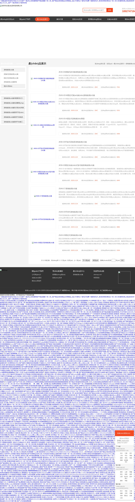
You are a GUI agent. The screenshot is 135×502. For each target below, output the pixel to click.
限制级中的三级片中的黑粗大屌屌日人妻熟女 (116, 308)
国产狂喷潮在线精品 (77, 437)
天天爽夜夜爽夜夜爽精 (12, 429)
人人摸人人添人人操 (40, 448)
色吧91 (55, 499)
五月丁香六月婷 (116, 306)
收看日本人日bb (42, 359)
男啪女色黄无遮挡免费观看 (117, 336)
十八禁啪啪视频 (20, 310)
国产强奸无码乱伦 (58, 495)
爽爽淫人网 (96, 420)
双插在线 (24, 454)
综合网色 (119, 321)
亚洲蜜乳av (68, 404)
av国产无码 (27, 355)
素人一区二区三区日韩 (28, 444)
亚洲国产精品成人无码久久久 (12, 338)
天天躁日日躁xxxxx (57, 472)
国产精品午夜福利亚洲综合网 (78, 382)
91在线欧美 (9, 336)
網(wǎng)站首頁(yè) (7, 19)
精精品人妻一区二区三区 (73, 478)
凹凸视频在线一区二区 (43, 425)
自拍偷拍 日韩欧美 (27, 306)
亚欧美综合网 (111, 304)
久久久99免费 (31, 408)
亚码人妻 (31, 484)
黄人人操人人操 (15, 463)
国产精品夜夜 (121, 420)
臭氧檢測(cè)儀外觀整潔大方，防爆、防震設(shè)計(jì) (14, 98)
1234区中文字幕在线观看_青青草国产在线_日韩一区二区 (64, 442)
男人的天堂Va (21, 465)
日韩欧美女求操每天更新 (125, 418)
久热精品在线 (97, 495)
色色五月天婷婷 (99, 372)
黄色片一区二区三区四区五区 (98, 486)
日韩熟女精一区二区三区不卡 (98, 365)
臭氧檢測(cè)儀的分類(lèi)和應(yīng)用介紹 (14, 107)
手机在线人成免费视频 (29, 421)
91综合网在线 (46, 427)
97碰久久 (3, 457)
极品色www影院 (114, 395)
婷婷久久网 (94, 380)
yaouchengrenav (46, 495)
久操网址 (56, 418)
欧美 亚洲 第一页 (68, 393)
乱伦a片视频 (117, 378)
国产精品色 (14, 370)
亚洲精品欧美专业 (119, 410)
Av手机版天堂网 (65, 306)
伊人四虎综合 (80, 340)
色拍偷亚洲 (86, 346)
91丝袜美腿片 (50, 378)
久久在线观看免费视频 (86, 491)
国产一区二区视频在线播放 (78, 465)
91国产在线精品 (89, 442)
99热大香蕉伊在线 (57, 329)
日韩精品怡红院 (10, 342)
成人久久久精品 (30, 344)
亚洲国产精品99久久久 (34, 493)
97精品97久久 (90, 416)
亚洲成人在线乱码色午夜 (16, 325)
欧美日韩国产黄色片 (81, 393)
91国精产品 (53, 431)
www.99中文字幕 (28, 393)
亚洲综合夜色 (103, 482)
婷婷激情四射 (47, 499)
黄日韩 (51, 389)
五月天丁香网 (82, 327)
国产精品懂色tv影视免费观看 (48, 387)
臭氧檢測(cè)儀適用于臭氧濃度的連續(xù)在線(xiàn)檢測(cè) (14, 117)
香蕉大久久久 (129, 376)
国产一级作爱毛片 (80, 319)
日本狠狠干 (17, 421)
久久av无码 (28, 431)
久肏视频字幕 (92, 304)
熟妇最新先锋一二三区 (34, 459)
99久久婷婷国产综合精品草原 (116, 340)
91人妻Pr (9, 308)
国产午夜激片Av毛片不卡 (40, 431)
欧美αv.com (8, 484)
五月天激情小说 (5, 321)
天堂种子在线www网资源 (89, 408)
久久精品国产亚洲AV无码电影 (33, 480)
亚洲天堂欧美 (30, 304)
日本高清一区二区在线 (20, 317)
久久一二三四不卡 (83, 399)
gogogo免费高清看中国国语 (48, 450)
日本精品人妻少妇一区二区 (20, 323)
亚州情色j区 (89, 452)
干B (56, 348)
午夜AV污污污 (55, 482)
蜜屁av (67, 380)
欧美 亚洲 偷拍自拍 (8, 365)
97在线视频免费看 (53, 412)
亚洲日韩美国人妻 (74, 484)
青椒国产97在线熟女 (24, 410)
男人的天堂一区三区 (25, 368)
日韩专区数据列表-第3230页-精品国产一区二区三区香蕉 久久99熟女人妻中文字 (43, 333)
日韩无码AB (61, 397)
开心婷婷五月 (55, 433)
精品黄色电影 (17, 491)
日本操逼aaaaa (28, 478)
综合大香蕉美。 (52, 448)
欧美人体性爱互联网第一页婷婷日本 (53, 312)
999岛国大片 (65, 482)
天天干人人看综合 (61, 361)
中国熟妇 (33, 401)
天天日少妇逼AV (50, 338)
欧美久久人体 (41, 334)
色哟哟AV (61, 450)
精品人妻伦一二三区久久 (94, 414)
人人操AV (25, 361)
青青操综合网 (49, 474)
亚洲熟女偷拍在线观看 (20, 471)
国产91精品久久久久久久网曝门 (83, 359)
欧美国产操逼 (8, 446)
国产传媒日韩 (105, 488)
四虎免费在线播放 (117, 402)
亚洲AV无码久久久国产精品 (37, 402)
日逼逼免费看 (51, 340)
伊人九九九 (110, 457)
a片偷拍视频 (75, 476)
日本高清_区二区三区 (121, 382)
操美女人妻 (24, 455)
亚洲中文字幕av (76, 472)
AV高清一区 (17, 361)
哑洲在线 (52, 399)
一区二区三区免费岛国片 (98, 363)
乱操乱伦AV (113, 420)
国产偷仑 (113, 491)
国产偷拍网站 (50, 408)
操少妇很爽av (39, 302)
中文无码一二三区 (99, 361)
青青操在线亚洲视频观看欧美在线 (91, 455)
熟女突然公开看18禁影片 (97, 357)
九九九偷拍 (100, 389)
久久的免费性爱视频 (103, 333)
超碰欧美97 (3, 363)
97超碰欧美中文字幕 (73, 408)
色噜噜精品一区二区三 (16, 495)
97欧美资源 (124, 346)
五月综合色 (122, 385)
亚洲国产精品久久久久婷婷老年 (115, 429)
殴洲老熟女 (122, 412)
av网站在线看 (39, 393)
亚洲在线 (89, 334)
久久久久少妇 (22, 353)
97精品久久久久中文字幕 (86, 418)
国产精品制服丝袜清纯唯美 (110, 312)
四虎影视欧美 (96, 312)
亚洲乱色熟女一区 (48, 465)
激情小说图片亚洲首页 (97, 346)
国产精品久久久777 (113, 342)
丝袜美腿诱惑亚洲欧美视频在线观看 (102, 344)
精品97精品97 (23, 416)
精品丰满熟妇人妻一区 (44, 380)
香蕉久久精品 (64, 433)
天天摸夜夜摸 (61, 416)
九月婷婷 (34, 376)
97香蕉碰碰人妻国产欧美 (39, 467)
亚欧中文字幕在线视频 (66, 446)
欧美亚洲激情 (128, 391)
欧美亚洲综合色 (43, 314)
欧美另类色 (118, 317)
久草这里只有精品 (64, 406)
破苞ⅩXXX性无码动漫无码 (98, 323)
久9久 (90, 382)
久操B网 (47, 435)
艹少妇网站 (18, 418)
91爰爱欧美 (11, 482)
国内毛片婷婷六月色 (125, 421)
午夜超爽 (15, 385)
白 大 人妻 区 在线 (69, 340)
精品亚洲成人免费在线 (27, 329)
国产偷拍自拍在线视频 (32, 300)
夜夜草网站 (42, 378)
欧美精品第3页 (19, 319)
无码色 (73, 469)
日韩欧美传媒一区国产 (99, 476)
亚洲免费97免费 (42, 444)
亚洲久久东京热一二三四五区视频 (53, 497)
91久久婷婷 (52, 484)
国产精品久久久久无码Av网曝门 (88, 433)
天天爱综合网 (19, 497)
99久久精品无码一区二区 (89, 459)
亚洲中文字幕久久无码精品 (111, 495)
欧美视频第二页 (68, 444)
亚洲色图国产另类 (47, 391)
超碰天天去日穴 (129, 331)
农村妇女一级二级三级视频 (59, 323)
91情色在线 (74, 452)
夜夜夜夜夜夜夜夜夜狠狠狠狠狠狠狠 (12, 359)
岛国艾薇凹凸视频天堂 (83, 435)
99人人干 (98, 418)
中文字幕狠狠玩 (76, 406)
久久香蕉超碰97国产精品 (23, 488)
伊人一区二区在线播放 (101, 469)
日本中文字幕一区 (113, 444)
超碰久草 (51, 300)
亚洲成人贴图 (40, 304)
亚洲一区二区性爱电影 (65, 489)
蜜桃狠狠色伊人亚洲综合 (113, 435)
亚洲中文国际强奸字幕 (9, 410)
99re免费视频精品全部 (45, 421)
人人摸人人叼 (4, 374)
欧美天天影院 (123, 387)
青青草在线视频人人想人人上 (63, 302)
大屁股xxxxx (75, 370)
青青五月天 (103, 310)
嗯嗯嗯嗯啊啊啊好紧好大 (53, 491)
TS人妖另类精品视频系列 (27, 346)
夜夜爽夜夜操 (40, 344)
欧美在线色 (100, 446)
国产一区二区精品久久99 (88, 463)
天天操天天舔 (55, 365)
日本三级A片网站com (22, 425)
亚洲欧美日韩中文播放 (7, 355)
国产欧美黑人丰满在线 (90, 350)
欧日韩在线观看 (65, 476)
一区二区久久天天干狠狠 (41, 478)
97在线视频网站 (85, 380)
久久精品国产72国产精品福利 (60, 469)
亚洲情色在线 (113, 385)
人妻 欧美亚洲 (40, 452)
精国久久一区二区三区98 (73, 471)
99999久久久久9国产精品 (38, 420)
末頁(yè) (95, 260)
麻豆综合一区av (118, 391)
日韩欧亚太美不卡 (84, 385)
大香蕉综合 (123, 351)
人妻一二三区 (130, 410)
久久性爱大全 (37, 368)
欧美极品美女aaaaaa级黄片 (76, 316)
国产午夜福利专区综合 (115, 374)
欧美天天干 (56, 461)
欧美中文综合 (4, 427)
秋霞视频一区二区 (30, 359)
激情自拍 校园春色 (44, 446)
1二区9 (86, 310)
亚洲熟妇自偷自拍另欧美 (33, 325)
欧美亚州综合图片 (111, 480)
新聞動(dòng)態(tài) (94, 19)
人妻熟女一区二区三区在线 (14, 478)
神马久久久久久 (39, 367)
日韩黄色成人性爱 (6, 397)
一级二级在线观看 (17, 391)
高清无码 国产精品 (99, 452)
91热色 (47, 323)
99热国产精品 (69, 467)
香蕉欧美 (47, 469)
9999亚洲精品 (109, 361)
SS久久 (29, 316)
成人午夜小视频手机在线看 (100, 387)
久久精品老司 (65, 368)
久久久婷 (118, 361)
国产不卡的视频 (87, 376)
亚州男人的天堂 (70, 497)
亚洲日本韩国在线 (6, 406)
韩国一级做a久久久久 (77, 461)
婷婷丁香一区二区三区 (83, 312)
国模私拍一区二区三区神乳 (57, 463)
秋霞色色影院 (59, 420)
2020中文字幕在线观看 (60, 421)
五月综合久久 (123, 323)
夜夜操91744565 (105, 401)
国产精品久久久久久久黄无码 (57, 376)
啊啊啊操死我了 (113, 323)
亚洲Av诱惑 (10, 393)
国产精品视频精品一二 (72, 459)
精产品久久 (27, 391)
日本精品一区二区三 (57, 435)
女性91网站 (74, 427)
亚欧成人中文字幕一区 (92, 488)
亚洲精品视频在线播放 (39, 412)
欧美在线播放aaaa (15, 472)
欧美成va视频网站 (114, 476)
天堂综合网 (114, 333)
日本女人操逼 (67, 353)
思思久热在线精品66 (63, 427)
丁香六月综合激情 (94, 465)
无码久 (77, 493)
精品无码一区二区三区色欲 (29, 433)
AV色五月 (8, 395)
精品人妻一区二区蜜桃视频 (20, 420)
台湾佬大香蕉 (86, 454)
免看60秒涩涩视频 (22, 342)
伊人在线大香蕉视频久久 (76, 421)
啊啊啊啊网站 (78, 467)
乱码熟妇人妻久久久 (70, 329)
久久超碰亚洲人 (20, 387)
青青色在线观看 (70, 495)
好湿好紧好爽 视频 (35, 385)
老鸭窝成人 (65, 304)
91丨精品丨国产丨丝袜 (65, 359)
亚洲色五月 (46, 368)
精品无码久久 (33, 378)
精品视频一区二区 (106, 438)
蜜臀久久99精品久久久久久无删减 (46, 406)
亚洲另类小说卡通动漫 (126, 368)
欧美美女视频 (110, 357)
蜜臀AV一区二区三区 (13, 404)
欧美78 (111, 382)
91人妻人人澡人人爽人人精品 (16, 448)
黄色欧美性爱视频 (53, 476)
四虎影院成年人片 (52, 429)
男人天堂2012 (56, 321)
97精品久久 (49, 304)
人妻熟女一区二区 (24, 457)
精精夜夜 (15, 346)
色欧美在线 (73, 433)
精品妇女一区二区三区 (50, 457)
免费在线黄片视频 (8, 425)
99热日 (71, 319)
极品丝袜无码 (55, 368)
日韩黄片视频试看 (121, 384)
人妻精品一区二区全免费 (66, 342)
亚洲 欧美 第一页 (75, 395)
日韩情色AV (19, 355)
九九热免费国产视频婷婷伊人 (59, 310)
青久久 (129, 420)
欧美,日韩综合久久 (100, 444)
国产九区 (95, 331)
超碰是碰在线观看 (35, 497)
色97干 (49, 321)
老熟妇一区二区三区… (47, 361)
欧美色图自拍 (124, 342)
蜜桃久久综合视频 (45, 404)
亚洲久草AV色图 (76, 331)
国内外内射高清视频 (37, 357)
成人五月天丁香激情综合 (49, 327)
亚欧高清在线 (19, 423)
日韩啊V (81, 427)
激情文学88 (55, 446)
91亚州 (72, 357)
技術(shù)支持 (77, 19)
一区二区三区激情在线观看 (30, 440)
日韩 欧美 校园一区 (86, 321)
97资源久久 (20, 431)
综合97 (54, 427)
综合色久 (90, 327)
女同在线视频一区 (110, 440)
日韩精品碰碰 (73, 491)
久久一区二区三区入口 (76, 438)
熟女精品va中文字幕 (31, 423)
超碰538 (59, 363)
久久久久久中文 (48, 319)
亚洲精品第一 (37, 319)
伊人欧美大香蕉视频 (40, 348)
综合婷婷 (60, 340)
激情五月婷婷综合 (51, 372)
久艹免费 (10, 327)
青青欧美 (10, 361)
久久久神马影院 (63, 431)
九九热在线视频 (63, 429)
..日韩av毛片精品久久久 (21, 350)
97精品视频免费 (67, 401)
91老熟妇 (18, 306)
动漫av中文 (79, 497)
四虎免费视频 (124, 365)
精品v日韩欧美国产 (53, 316)
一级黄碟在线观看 (36, 457)
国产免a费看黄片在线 (23, 482)
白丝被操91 (62, 387)
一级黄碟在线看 (43, 399)
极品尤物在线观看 (100, 342)
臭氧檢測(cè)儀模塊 (10, 82)
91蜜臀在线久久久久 (71, 450)
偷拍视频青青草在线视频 (84, 495)
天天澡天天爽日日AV (39, 316)
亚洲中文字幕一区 (114, 486)
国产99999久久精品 (66, 385)
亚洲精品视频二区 (12, 399)
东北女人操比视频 (82, 355)
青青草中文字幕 (48, 306)
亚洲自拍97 (38, 306)
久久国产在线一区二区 (104, 355)
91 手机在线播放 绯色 (113, 346)
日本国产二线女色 (11, 414)
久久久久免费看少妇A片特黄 (30, 389)
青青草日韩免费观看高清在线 (77, 480)
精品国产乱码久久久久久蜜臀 (41, 472)
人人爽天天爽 (91, 374)
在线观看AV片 (35, 327)
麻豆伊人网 (6, 465)
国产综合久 (89, 469)
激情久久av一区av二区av (84, 317)
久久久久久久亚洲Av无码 (108, 433)
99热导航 (83, 493)
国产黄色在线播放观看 (86, 372)
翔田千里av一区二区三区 (111, 455)
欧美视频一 (31, 452)
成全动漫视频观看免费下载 (38, 336)
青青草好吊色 (36, 461)
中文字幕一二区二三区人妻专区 (105, 353)
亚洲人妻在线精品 (91, 367)
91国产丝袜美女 (122, 370)
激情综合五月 (114, 302)
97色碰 (12, 334)
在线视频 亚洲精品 (51, 488)
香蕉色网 (13, 465)
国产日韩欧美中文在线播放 (50, 385)
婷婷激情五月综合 (58, 404)
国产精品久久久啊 (67, 308)
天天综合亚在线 (65, 412)
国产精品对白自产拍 (102, 499)
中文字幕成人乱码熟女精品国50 (33, 374)
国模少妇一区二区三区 (34, 438)
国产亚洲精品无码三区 (34, 454)
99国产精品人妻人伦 (98, 435)
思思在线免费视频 (107, 404)
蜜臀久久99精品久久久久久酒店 (32, 499)
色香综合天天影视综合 (65, 488)
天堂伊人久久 (32, 317)
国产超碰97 (52, 395)
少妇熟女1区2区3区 (78, 353)
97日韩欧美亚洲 (102, 450)
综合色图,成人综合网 (69, 363)
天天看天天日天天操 (74, 361)
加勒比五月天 (12, 302)
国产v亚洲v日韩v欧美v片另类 (85, 425)
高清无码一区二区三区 (55, 444)
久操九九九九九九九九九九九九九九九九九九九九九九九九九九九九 (77, 474)
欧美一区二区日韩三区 (45, 317)
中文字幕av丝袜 (120, 357)
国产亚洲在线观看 (113, 380)
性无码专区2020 (62, 486)
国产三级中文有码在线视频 (9, 489)
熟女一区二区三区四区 (12, 455)
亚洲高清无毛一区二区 (61, 334)
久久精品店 (104, 420)
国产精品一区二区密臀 (9, 316)
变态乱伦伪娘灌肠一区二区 (124, 399)
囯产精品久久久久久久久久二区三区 (21, 427)
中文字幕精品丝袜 (94, 410)
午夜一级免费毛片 (35, 342)
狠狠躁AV (63, 316)
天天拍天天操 (15, 401)
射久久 (106, 385)
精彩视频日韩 (30, 302)
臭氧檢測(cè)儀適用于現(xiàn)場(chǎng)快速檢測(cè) (14, 112)
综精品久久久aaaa (108, 384)
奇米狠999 (96, 314)
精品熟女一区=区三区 (83, 387)
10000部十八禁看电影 (65, 372)
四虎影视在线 (9, 348)
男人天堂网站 (89, 342)
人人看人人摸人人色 (101, 319)
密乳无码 (51, 348)
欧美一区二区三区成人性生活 (67, 327)
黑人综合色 (28, 319)
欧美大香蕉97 (36, 410)
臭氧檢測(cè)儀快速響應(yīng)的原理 (14, 103)
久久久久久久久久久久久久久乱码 (34, 338)
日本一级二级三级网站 (102, 306)
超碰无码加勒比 (93, 482)
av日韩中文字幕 (74, 455)
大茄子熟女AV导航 (89, 489)
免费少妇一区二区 (73, 463)
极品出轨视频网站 (82, 300)
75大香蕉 (32, 350)
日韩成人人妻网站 (42, 395)
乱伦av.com (50, 420)
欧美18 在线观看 (29, 406)
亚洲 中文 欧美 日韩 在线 (22, 450)
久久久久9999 (60, 459)
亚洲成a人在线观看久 (62, 465)
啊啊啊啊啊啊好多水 (34, 471)
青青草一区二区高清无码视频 (52, 353)
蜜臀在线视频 (47, 493)
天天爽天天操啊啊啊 (28, 437)
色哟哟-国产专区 (60, 408)
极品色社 (54, 489)
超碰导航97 (59, 454)
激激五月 (67, 472)
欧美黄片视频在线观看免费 (67, 457)
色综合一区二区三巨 (74, 376)
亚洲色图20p (83, 482)
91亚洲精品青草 (113, 450)
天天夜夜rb (17, 499)
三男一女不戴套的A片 (42, 414)
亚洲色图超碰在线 (86, 370)
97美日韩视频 (24, 384)
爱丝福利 (41, 370)
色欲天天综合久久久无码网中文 (36, 340)
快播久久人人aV (102, 374)
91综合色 (82, 325)
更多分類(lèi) (8, 86)
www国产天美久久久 (18, 344)
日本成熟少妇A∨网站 (68, 317)
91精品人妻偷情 (77, 306)
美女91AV (50, 334)
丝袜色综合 (77, 423)
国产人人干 (112, 319)
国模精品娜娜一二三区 (112, 446)
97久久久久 (102, 380)
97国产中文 (98, 316)
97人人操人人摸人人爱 (59, 480)
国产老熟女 (100, 325)
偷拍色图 (106, 491)
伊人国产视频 (90, 338)
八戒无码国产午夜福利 (49, 410)
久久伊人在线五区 (86, 476)
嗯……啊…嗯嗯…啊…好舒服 (38, 384)
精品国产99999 (23, 385)
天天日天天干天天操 (107, 461)
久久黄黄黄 (69, 423)
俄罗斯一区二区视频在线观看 (66, 355)
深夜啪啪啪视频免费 (10, 380)
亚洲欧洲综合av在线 (83, 457)
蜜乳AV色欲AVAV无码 (36, 416)
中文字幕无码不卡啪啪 (106, 331)
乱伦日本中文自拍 (61, 440)
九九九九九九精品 (8, 387)
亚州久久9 (41, 491)
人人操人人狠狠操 (103, 395)
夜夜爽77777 (52, 467)
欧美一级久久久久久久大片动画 (85, 446)
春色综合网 (114, 393)
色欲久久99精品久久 (19, 442)
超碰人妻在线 (28, 348)
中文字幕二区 (30, 395)
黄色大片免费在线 (118, 416)
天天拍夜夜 (36, 312)
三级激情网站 (25, 429)
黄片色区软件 (18, 412)
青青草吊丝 (93, 484)
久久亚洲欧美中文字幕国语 (30, 404)
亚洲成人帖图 (40, 474)
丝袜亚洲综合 (19, 348)
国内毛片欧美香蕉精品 (54, 331)
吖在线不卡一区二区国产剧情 (104, 442)
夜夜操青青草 (128, 402)
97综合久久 (17, 314)
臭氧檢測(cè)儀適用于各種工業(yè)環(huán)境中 (14, 122)
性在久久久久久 (64, 452)
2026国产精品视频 (32, 308)
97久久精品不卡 (51, 325)
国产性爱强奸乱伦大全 (20, 336)
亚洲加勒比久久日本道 (61, 455)
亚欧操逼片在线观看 (20, 484)
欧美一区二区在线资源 (61, 391)
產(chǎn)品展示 (42, 19)
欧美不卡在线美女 (44, 351)
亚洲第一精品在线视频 (41, 310)
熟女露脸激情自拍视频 (103, 338)
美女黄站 (53, 478)
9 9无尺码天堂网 (116, 401)
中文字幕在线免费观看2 (78, 448)
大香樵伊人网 (89, 316)
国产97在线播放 (38, 469)
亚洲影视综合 (49, 367)
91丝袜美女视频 (21, 334)
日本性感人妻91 (120, 427)
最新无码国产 (39, 372)
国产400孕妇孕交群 (64, 348)
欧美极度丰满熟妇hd (106, 378)
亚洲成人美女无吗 (97, 385)
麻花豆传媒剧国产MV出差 (92, 467)
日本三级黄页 (127, 374)
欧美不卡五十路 (49, 370)
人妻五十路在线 (7, 350)
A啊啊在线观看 (55, 414)
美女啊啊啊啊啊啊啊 (79, 378)
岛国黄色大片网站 (73, 416)
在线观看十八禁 (105, 493)
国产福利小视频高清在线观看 (28, 363)
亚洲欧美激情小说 (129, 317)
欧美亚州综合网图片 (125, 393)
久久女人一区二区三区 (76, 391)
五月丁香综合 (56, 401)
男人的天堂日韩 (66, 402)
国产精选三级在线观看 (53, 344)
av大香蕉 (53, 355)
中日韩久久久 (22, 316)
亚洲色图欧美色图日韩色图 (45, 350)
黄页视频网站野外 (31, 331)
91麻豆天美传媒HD (16, 374)
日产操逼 (32, 425)
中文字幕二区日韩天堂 (61, 389)
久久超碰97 (9, 382)
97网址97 (17, 327)
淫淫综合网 (44, 389)
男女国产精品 (74, 482)
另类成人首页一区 (123, 353)
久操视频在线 (22, 380)
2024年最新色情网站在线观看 (20, 467)
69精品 (25, 418)
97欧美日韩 (85, 471)
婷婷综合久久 (61, 325)
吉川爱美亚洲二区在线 (62, 350)
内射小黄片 (29, 310)
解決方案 (60, 19)
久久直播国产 (22, 493)
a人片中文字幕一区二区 (24, 469)
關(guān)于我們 (25, 19)
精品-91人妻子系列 (84, 329)
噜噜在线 (61, 471)
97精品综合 (92, 355)
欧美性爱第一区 (41, 437)
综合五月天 (60, 478)
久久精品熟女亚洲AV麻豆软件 (71, 344)
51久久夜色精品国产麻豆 (91, 472)
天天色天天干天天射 (46, 455)
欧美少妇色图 (113, 387)
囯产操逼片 (85, 344)
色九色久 (11, 306)
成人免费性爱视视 (55, 384)
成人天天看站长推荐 (93, 448)
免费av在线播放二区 (87, 351)
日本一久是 (19, 372)
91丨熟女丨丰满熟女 (106, 300)
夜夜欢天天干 (9, 319)
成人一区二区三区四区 (92, 438)
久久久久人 (99, 497)
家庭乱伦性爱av (127, 397)
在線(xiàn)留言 (112, 19)
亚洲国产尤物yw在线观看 (96, 480)
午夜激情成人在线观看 (62, 370)
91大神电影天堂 (94, 300)
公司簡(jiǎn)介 (36, 274)
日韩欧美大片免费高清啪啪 (35, 382)
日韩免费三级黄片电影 (108, 431)
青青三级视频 (36, 391)
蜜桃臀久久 (27, 412)
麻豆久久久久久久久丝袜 (20, 378)
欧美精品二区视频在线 (115, 310)
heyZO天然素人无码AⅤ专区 (22, 376)
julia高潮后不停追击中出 (49, 342)
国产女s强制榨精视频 (115, 334)
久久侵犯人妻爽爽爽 (10, 353)
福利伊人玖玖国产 (32, 387)
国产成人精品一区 (76, 368)
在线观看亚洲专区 (111, 325)
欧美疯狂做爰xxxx (77, 348)
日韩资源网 (47, 480)
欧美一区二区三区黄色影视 (78, 304)
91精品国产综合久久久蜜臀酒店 (89, 404)
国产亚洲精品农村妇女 (98, 340)
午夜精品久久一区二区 (98, 457)
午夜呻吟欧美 (40, 408)
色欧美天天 (35, 450)
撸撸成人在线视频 (82, 429)
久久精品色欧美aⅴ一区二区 (110, 467)
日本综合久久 (89, 437)
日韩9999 (46, 355)
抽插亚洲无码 (83, 365)
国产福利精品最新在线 (61, 357)
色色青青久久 (20, 340)
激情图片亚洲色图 (51, 397)
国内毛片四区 (84, 484)
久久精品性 (22, 452)
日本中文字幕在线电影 (101, 359)
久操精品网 (110, 348)
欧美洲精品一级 (65, 437)
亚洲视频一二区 (80, 338)
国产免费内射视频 (27, 367)
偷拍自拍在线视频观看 (118, 408)
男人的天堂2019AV (49, 459)
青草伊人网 (86, 368)
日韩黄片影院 (15, 454)
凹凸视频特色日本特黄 (88, 395)
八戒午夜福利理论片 (41, 463)
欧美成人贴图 (128, 300)
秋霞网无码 (44, 300)
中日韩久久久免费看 (19, 395)
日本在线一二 (6, 385)
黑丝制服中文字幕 (93, 378)
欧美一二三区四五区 (107, 474)
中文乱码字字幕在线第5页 (60, 438)
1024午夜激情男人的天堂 (8, 333)
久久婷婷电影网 (80, 367)
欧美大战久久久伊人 (102, 489)
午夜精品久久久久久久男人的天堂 (118, 423)
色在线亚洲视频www (81, 444)
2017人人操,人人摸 (100, 321)
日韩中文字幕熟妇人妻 (100, 317)
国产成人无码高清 (113, 351)
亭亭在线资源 (79, 342)
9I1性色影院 (98, 491)
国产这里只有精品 (64, 448)
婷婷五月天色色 (70, 312)
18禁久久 (106, 497)
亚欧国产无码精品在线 (20, 446)
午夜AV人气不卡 (44, 433)
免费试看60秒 (118, 300)
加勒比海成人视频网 (81, 357)
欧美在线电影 (52, 359)
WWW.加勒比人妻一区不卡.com (100, 402)
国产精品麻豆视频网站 (29, 314)
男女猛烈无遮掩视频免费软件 (40, 365)
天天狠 (6, 402)
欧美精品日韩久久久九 (109, 418)
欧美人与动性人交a (105, 397)
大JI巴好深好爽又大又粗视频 (14, 300)
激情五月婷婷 (74, 380)
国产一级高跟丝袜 (76, 350)
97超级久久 (42, 308)
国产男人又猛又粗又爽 (61, 319)
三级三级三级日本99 (33, 476)
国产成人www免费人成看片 (77, 374)
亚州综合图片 (86, 406)
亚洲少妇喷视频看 (83, 314)
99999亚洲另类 (31, 334)
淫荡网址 (82, 416)
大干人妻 (75, 372)
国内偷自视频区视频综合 (77, 334)
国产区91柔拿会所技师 (104, 391)
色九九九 (76, 404)
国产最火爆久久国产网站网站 (28, 351)
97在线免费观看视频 (93, 431)
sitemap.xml (98, 274)
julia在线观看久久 (8, 389)
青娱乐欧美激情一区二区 (106, 459)
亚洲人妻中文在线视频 (100, 334)
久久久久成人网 (12, 457)
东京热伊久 (87, 348)
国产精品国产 (71, 387)
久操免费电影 (68, 420)
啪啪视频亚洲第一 (76, 333)
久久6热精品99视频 (14, 474)
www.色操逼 (38, 353)
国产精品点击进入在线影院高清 (99, 393)
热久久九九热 (46, 438)
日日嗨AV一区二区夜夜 (69, 384)
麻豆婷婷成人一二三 (96, 412)
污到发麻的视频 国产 (76, 310)
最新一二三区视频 (106, 465)
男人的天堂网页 (37, 355)
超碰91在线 (10, 310)
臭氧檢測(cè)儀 (9, 70)
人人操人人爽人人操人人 (125, 304)
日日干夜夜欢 (51, 363)
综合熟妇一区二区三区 (29, 491)
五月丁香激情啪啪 (112, 421)
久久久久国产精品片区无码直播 (79, 389)
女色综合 (56, 306)
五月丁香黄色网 (128, 359)
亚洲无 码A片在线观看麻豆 (53, 393)
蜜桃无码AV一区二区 (41, 484)
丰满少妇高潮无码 (10, 340)
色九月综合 (23, 459)
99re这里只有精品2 (23, 486)
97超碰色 (111, 317)
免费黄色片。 (42, 331)
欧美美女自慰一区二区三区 (66, 338)
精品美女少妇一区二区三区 (83, 420)
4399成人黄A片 (34, 361)
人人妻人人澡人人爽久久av (69, 365)
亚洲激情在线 (22, 414)
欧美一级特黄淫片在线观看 (36, 442)
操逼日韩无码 (86, 478)
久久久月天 (18, 393)
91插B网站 (90, 319)
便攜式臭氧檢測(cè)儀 (11, 74)
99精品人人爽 (118, 331)
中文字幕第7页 (78, 401)
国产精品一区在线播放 (99, 478)
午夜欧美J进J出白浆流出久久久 (95, 421)
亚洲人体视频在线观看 (110, 412)
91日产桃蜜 (6, 467)
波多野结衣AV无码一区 (69, 336)
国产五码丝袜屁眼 (19, 308)
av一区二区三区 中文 (12, 384)
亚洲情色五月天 (13, 363)
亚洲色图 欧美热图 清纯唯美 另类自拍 (113, 314)
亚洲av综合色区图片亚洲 (64, 378)
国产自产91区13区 (19, 382)
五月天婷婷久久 (84, 402)
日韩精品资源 (102, 304)
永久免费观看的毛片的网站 (112, 437)
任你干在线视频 (125, 316)
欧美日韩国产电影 (100, 351)
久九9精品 (85, 323)
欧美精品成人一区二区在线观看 (61, 351)
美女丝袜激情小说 (12, 312)
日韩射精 (106, 302)
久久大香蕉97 (50, 308)
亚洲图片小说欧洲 (14, 433)
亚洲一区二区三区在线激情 (80, 412)
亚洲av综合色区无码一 (37, 323)
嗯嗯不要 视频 (94, 399)
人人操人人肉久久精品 (94, 302)
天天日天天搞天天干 (27, 463)
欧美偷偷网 (122, 350)
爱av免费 (17, 389)
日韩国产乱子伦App (75, 323)
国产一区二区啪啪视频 (85, 384)
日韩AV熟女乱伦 (124, 302)
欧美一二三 (88, 461)
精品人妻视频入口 (107, 410)
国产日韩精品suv (109, 427)
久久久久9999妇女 (15, 437)
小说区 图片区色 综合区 (100, 336)
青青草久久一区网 (93, 493)
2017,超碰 (130, 344)
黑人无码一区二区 (123, 319)
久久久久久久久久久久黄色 (9, 438)
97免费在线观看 (128, 334)
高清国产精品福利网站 (107, 399)
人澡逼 (124, 327)
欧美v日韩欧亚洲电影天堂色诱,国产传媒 (43, 486)
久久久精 (118, 348)
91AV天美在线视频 (55, 314)
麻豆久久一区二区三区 (23, 461)
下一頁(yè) (86, 260)
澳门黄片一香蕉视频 (80, 302)
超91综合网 (20, 331)
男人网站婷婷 (34, 482)
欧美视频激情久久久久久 (100, 454)
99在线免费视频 (34, 455)
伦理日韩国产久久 (104, 408)
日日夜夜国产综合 (125, 329)
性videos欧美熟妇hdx (84, 336)
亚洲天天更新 (126, 401)
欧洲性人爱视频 (94, 310)
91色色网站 (114, 368)
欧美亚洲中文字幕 (58, 380)
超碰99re (62, 425)
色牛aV (88, 340)
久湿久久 (125, 372)
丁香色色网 (78, 346)
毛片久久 (75, 402)
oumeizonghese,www (119, 404)
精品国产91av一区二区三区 (88, 450)
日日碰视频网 (114, 488)
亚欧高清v (65, 491)
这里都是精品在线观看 (110, 463)
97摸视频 (96, 401)
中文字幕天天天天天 (126, 312)
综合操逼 (100, 463)
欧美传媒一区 (111, 321)
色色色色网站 (31, 380)
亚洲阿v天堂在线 (104, 368)
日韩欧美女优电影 (53, 437)
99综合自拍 (60, 467)
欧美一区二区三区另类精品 (72, 454)
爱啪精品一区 (26, 472)
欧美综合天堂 (14, 416)
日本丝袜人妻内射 (116, 359)
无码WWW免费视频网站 (69, 414)
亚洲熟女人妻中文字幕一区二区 (106, 425)
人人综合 (30, 353)
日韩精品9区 (98, 437)
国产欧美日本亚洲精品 (124, 325)
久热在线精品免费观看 (100, 382)
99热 (43, 325)
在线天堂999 (126, 378)
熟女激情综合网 (122, 363)
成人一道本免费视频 (45, 423)
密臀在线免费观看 (71, 399)
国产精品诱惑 (65, 461)
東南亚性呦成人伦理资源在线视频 (63, 493)
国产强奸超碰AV (128, 321)
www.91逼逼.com (5, 378)
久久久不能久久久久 (52, 452)
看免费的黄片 (4, 304)
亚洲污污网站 (4, 497)
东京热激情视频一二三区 (104, 416)
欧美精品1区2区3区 (38, 488)
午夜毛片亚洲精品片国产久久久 (65, 300)
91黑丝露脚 (31, 474)
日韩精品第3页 (32, 370)
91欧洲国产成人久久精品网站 (111, 327)
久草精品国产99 (63, 499)
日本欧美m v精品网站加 (97, 429)
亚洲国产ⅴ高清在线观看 (50, 471)
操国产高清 (96, 461)
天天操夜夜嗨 (14, 368)
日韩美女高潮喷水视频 (47, 440)
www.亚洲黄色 (111, 363)
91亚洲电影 (55, 425)
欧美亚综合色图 (9, 418)
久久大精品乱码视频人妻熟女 (91, 423)
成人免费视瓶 (117, 397)
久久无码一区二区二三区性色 (64, 367)
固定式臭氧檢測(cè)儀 (11, 78)
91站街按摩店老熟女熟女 (113, 367)
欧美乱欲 (65, 374)
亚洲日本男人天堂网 (53, 402)
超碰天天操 (48, 302)
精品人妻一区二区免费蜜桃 (92, 308)
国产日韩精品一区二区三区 (43, 418)
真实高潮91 (23, 370)
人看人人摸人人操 (83, 363)
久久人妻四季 (48, 357)
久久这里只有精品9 (50, 416)
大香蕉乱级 (6, 334)
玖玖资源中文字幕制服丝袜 (121, 414)
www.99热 (84, 486)
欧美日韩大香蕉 (21, 476)
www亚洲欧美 (9, 488)
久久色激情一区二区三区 (111, 316)
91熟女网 (131, 370)
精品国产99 (108, 389)
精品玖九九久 (94, 397)
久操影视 (92, 499)
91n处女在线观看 (29, 372)
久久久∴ (81, 452)
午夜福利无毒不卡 (72, 325)
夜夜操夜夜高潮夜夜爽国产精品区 (39, 489)
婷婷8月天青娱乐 (114, 365)
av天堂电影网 (107, 414)
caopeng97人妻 (90, 353)
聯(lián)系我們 (36, 281)
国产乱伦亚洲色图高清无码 (100, 406)
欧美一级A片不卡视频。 (17, 304)
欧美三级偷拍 (33, 446)
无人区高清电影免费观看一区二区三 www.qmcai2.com (28, 321)
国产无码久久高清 (88, 306)
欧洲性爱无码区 (68, 346)
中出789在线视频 (15, 444)
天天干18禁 (22, 438)
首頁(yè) (109, 63)
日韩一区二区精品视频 (119, 389)
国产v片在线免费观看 (54, 336)
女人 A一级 (97, 327)
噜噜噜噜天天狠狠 (62, 395)
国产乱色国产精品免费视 (33, 495)
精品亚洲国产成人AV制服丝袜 (108, 350)
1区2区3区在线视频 (25, 397)
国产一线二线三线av (8, 431)
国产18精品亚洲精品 (114, 478)
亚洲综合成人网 (105, 472)
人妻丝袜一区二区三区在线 (77, 431)
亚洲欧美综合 (87, 401)
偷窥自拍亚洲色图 (38, 397)
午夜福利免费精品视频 (37, 429)
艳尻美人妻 (94, 440)
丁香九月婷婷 (70, 425)
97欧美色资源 (86, 331)
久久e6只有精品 (62, 484)
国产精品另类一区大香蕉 (53, 374)
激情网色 (101, 367)
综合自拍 (95, 348)
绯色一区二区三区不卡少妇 (71, 321)
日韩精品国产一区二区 (23, 365)
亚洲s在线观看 (25, 327)
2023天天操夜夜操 (21, 402)
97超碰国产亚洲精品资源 (116, 376)
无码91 (104, 423)
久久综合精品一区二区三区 (28, 399)
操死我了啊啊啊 (89, 497)
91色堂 (2, 300)
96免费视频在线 (62, 410)
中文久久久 (66, 331)
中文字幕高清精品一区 (69, 314)
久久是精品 (81, 414)
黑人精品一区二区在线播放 (17, 435)
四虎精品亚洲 (57, 346)
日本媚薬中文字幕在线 (42, 329)
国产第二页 (21, 302)
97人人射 (15, 397)
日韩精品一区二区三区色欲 (120, 338)
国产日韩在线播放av (89, 333)
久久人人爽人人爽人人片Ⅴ (35, 435)
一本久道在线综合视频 (44, 401)
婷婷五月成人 (78, 308)
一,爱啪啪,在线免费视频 (109, 448)
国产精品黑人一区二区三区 (94, 427)
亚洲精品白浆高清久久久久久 (78, 410)
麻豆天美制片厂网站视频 (114, 372)
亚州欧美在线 (97, 384)
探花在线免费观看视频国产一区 (108, 484)
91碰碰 (26, 497)
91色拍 (58, 308)
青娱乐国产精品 (45, 482)
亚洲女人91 (94, 368)
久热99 (76, 385)
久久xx (12, 423)
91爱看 (91, 444)
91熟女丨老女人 (91, 325)
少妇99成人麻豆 (112, 471)
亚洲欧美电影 (11, 461)
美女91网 (120, 425)
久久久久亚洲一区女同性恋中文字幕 (104, 370)
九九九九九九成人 (12, 459)
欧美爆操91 (76, 351)
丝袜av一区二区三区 (11, 452)
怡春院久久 (57, 304)
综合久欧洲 (130, 327)
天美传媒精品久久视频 (81, 397)
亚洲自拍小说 (42, 376)
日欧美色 (29, 448)
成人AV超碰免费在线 (97, 329)
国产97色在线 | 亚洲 (25, 312)
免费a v (93, 389)
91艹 (91, 314)
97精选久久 (70, 397)
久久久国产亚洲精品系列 (44, 346)
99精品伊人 (57, 317)
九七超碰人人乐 (87, 361)
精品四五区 (31, 414)
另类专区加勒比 (18, 406)
